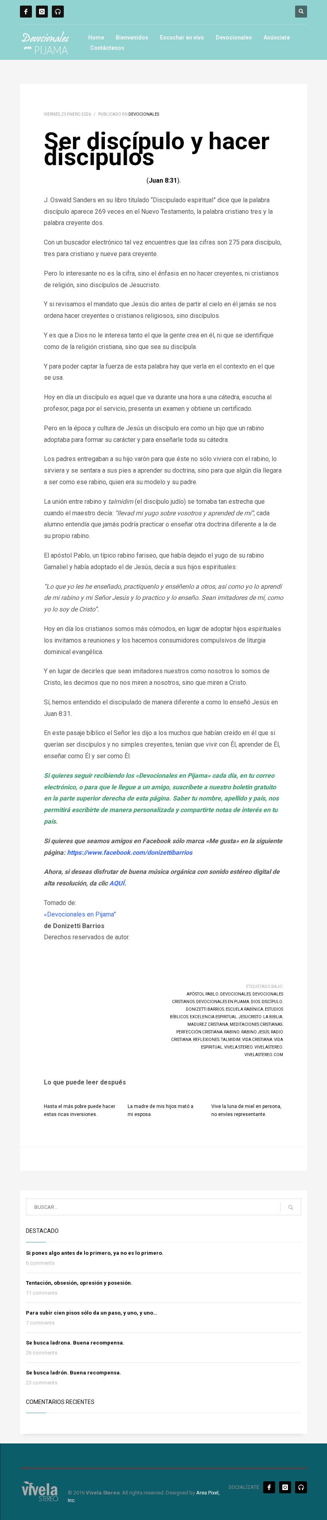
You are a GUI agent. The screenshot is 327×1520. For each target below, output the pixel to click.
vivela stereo (238, 1047)
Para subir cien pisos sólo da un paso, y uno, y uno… (91, 1313)
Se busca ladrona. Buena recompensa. (75, 1343)
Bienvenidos (132, 37)
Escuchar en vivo (182, 37)
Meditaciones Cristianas (256, 1024)
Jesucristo (250, 1017)
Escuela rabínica (244, 1009)
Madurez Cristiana (207, 1024)
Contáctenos (107, 48)
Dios (255, 1002)
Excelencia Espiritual (213, 1017)
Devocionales (234, 37)
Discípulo (272, 1002)
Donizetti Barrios (205, 1009)
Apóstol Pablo (203, 994)
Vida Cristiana (257, 1039)
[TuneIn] (58, 12)
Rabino (232, 1032)
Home (96, 37)
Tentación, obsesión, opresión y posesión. (79, 1283)
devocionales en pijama (222, 1002)
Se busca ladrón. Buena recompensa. (73, 1373)
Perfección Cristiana (199, 1032)
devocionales (235, 994)
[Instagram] (42, 12)
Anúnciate (277, 37)
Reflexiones (206, 1039)
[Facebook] (26, 12)
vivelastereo (268, 1047)
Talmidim (230, 1039)
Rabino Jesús (255, 1032)
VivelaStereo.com (263, 1055)
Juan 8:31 (163, 180)
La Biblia (272, 1017)
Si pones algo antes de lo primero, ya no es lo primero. (95, 1253)
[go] (290, 1207)
